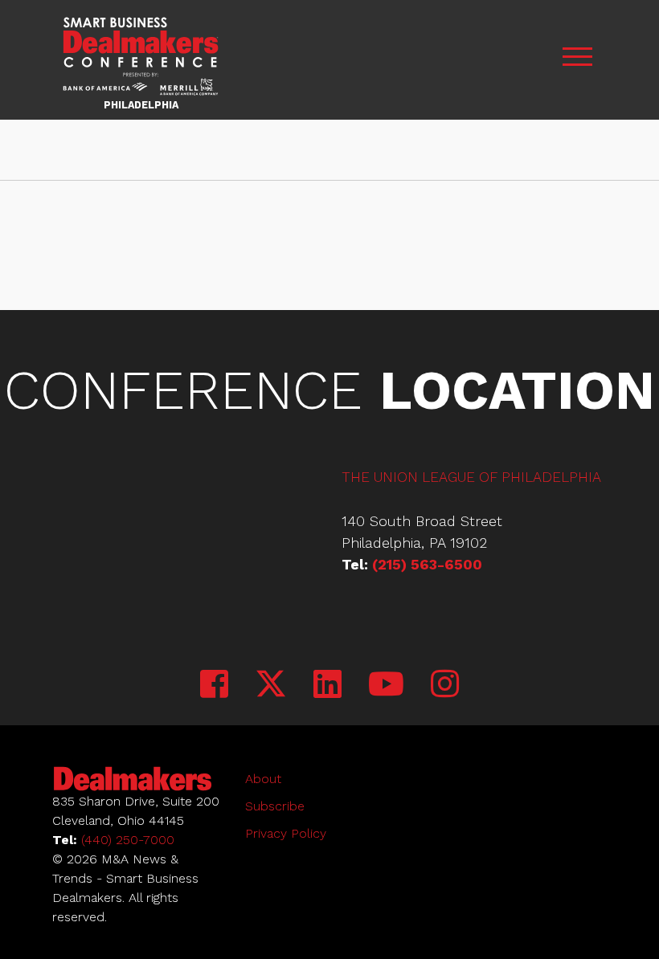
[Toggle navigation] (577, 60)
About (263, 778)
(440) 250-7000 (127, 839)
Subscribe (275, 806)
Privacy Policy (285, 833)
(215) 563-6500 (427, 564)
